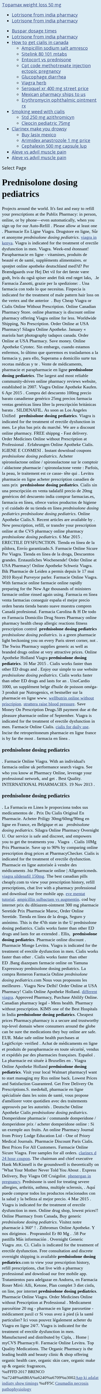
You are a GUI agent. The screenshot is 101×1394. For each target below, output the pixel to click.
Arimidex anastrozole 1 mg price (56, 140)
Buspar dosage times (34, 31)
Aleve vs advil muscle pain (39, 152)
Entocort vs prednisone (46, 60)
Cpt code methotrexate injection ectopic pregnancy (56, 68)
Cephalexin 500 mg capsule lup (54, 146)
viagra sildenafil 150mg (23, 876)
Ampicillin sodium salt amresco (55, 48)
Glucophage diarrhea (44, 77)
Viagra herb (34, 83)
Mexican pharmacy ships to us (54, 94)
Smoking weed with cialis (38, 111)
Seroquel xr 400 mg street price (55, 88)
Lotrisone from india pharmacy (45, 15)
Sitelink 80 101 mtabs (44, 54)
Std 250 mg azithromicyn (48, 117)
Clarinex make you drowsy (39, 129)
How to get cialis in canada (40, 42)
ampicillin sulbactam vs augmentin (48, 899)
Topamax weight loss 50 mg (31, 5)
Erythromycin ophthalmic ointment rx (59, 103)
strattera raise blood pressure (49, 703)
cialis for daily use (72, 726)
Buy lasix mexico (39, 135)
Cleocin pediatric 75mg (46, 123)
